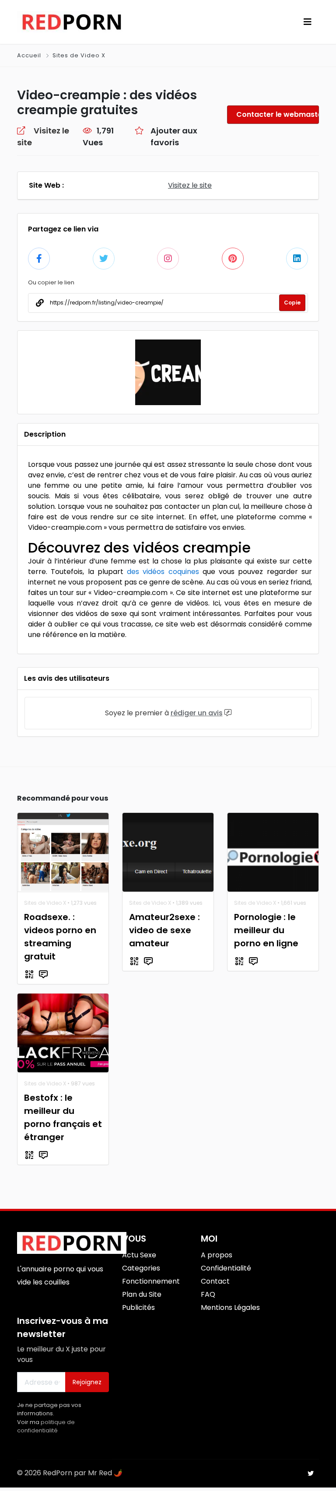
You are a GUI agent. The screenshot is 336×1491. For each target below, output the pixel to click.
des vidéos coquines (163, 572)
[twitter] (311, 1473)
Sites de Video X (78, 55)
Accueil (30, 55)
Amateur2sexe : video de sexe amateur (164, 930)
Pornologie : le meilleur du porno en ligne (266, 930)
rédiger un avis (197, 713)
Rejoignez (87, 1382)
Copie (292, 302)
